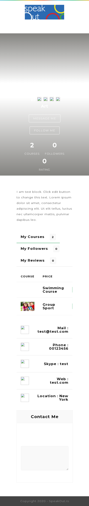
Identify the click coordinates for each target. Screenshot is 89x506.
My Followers (34, 248)
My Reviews (33, 260)
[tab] (38, 237)
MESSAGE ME (44, 118)
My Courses (32, 237)
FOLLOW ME (44, 130)
